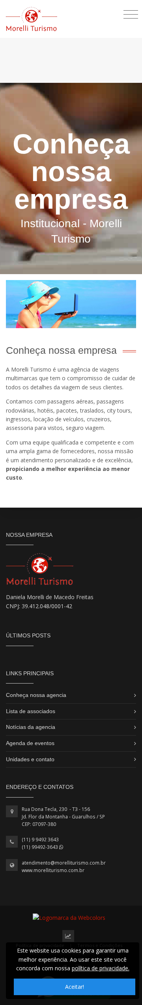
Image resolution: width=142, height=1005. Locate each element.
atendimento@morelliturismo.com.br (64, 862)
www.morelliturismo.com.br (53, 870)
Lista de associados (30, 711)
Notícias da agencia (30, 727)
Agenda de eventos (30, 743)
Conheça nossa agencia (36, 695)
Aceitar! (74, 986)
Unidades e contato (30, 759)
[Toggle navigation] (131, 14)
